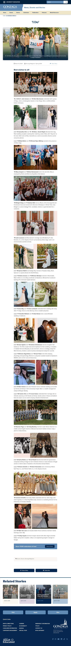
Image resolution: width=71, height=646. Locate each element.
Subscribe (47, 570)
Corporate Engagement (10, 630)
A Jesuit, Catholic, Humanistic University (13, 640)
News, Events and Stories (34, 7)
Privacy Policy (7, 626)
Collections (26, 12)
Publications (35, 12)
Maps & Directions (8, 623)
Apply (35, 612)
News (4, 12)
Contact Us (38, 628)
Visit (13, 612)
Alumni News (50, 546)
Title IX (37, 626)
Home (4, 15)
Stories (18, 12)
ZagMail (21, 628)
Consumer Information (10, 628)
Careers (21, 623)
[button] (4, 2)
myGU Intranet (39, 630)
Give (58, 612)
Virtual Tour (23, 630)
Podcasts (44, 12)
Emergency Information (42, 623)
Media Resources (54, 12)
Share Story (54, 63)
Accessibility (23, 626)
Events (11, 12)
